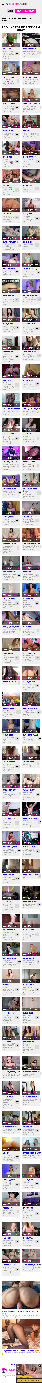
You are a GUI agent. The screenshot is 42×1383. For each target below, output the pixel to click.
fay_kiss (7, 1238)
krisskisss (28, 1208)
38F (17, 356)
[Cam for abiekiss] (11, 1144)
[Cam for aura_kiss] (11, 122)
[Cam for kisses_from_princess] (11, 1063)
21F (17, 134)
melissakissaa (10, 572)
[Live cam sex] (17, 4)
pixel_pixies (8, 77)
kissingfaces (29, 157)
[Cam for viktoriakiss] (11, 260)
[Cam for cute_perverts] (11, 233)
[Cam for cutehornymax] (31, 726)
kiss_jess (27, 213)
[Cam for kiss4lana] (31, 1229)
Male (32, 18)
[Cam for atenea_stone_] (31, 809)
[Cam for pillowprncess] (31, 893)
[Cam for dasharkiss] (11, 286)
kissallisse (28, 185)
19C (17, 217)
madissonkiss (9, 708)
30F (17, 53)
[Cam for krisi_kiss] (11, 40)
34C (39, 493)
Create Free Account (25, 11)
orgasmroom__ (10, 488)
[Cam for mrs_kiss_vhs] (31, 480)
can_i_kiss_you (11, 627)
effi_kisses (8, 1013)
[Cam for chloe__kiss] (11, 1171)
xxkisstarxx (29, 462)
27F (17, 162)
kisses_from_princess (14, 1071)
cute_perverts (10, 242)
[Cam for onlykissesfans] (31, 866)
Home (4, 18)
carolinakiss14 (10, 682)
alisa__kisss (29, 790)
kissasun (7, 213)
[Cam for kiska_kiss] (31, 371)
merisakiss (8, 352)
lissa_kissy (8, 517)
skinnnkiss (28, 242)
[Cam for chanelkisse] (11, 1256)
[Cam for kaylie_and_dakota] (31, 1144)
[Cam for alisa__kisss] (31, 781)
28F (38, 162)
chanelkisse (9, 1264)
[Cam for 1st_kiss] (11, 1033)
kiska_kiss (28, 380)
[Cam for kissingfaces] (31, 148)
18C (17, 300)
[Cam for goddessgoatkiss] (31, 1063)
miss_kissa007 (30, 708)
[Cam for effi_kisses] (11, 1004)
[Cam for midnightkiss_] (31, 260)
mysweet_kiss (10, 846)
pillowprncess (30, 901)
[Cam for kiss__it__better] (31, 68)
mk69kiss (27, 517)
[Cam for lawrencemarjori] (31, 535)
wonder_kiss (9, 543)
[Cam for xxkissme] (31, 563)
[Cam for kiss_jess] (31, 205)
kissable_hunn (10, 958)
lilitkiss (7, 901)
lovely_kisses (10, 462)
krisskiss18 (28, 1126)
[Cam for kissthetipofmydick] (11, 400)
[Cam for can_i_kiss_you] (11, 618)
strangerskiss (10, 1126)
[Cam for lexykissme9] (11, 809)
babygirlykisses (11, 790)
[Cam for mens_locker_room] (31, 400)
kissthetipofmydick (13, 408)
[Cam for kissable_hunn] (11, 949)
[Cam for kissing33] (11, 148)
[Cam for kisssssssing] (11, 921)
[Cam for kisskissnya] (11, 425)
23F (37, 603)
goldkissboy (9, 875)
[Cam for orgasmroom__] (11, 480)
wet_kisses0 (29, 653)
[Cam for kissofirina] (31, 976)
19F (37, 685)
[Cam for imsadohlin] (31, 1033)
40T (17, 385)
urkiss (6, 985)
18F (17, 327)
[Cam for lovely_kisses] (11, 453)
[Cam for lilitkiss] (11, 893)
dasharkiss (8, 295)
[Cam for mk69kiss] (31, 508)
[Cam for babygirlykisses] (11, 781)
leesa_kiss (28, 1179)
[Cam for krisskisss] (31, 1199)
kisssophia (8, 1096)
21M (17, 879)
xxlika (26, 130)
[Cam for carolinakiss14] (11, 673)
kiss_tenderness (31, 1096)
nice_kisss (8, 323)
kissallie (27, 433)
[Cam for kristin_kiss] (11, 590)
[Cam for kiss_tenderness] (31, 1088)
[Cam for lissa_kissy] (11, 508)
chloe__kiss (9, 1179)
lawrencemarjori (31, 543)
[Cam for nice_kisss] (11, 315)
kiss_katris (28, 930)
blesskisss (28, 1013)
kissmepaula (29, 323)
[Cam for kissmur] (11, 176)
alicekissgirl (29, 846)
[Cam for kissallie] (31, 425)
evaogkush (8, 653)
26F (39, 52)
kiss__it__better (32, 77)
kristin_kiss (9, 598)
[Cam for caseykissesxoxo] (31, 95)
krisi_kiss (8, 49)
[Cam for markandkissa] (31, 286)
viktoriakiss (9, 268)
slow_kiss (8, 735)
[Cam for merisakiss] (11, 343)
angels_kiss (9, 104)
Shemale (25, 18)
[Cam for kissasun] (11, 205)
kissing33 (7, 157)
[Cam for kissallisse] (31, 176)
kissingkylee (9, 761)
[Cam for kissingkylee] (11, 753)
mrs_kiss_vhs (30, 488)
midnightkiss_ (30, 268)
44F (18, 712)
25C (37, 188)
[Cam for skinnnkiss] (31, 233)
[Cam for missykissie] (31, 753)
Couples (17, 18)
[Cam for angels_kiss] (11, 95)
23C (17, 823)
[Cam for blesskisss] (31, 1004)
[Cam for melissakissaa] (11, 563)
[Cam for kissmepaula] (31, 315)
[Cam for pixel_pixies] (11, 68)
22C (37, 245)
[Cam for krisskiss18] (31, 1118)
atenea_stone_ (30, 818)
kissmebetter (29, 627)
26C (37, 521)
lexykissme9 (9, 818)
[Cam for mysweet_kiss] (11, 838)
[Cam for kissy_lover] (31, 673)
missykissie (28, 761)
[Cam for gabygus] (11, 371)
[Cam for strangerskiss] (11, 1118)
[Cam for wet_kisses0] (31, 645)
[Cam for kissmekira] (31, 590)
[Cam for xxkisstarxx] (31, 453)
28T (37, 328)
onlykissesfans (30, 875)
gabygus (7, 380)
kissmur (7, 185)
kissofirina (28, 985)
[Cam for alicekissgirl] (31, 838)
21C (20, 246)
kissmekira (28, 598)
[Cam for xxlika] (31, 122)
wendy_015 (8, 1208)
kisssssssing (9, 930)
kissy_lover (29, 681)
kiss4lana (28, 1238)
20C (37, 658)
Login (10, 11)
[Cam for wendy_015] (11, 1199)
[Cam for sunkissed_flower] (31, 1256)
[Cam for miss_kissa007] (31, 699)
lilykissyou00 (30, 352)
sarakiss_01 (29, 958)
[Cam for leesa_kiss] (31, 1171)
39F (17, 272)
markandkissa (30, 295)
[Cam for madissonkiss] (11, 699)
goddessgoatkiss (31, 1071)
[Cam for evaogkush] (11, 645)
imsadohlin (28, 1041)
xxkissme (27, 572)
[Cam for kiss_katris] (31, 921)
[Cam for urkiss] (11, 976)
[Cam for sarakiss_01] (31, 949)
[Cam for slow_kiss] (11, 726)
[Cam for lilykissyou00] (31, 343)
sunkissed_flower (32, 1264)
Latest (5, 21)
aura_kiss (8, 130)
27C (17, 190)
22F (17, 107)
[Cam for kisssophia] (11, 1088)
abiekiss (7, 1153)
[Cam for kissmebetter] (31, 618)
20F (17, 521)
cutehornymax (30, 735)
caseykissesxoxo (31, 104)
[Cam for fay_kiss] (11, 1229)
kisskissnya (8, 433)
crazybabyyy (29, 49)
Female (10, 18)
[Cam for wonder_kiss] (11, 535)
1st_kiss (7, 1041)
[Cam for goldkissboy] (11, 866)
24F (37, 218)
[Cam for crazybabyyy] (31, 40)
